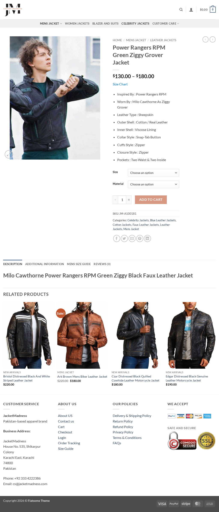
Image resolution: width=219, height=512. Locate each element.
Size (115, 172)
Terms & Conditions (127, 438)
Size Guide (65, 448)
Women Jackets (77, 23)
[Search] (181, 10)
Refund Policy (123, 427)
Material (118, 183)
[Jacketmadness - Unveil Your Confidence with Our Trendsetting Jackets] (24, 9)
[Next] (215, 348)
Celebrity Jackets (135, 23)
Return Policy (123, 421)
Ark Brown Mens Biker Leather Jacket (82, 376)
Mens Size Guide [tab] (79, 264)
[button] (191, 9)
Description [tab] (12, 264)
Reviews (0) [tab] (102, 264)
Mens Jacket (49, 23)
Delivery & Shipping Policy (132, 416)
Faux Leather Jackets (146, 224)
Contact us (66, 421)
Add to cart (151, 199)
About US (65, 416)
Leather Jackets (163, 40)
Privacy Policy (123, 432)
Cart (61, 427)
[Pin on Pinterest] (139, 238)
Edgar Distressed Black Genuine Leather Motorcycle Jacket (187, 378)
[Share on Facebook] (116, 238)
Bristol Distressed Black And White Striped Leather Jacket (26, 378)
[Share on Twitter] (124, 238)
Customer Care (164, 23)
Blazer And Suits (105, 23)
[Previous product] (213, 39)
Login (62, 438)
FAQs (117, 443)
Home (117, 40)
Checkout (65, 432)
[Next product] (206, 39)
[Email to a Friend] (132, 238)
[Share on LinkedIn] (147, 238)
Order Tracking (69, 443)
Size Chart (120, 84)
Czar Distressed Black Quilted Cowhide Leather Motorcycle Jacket (135, 378)
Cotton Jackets (122, 224)
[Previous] (3, 348)
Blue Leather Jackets (163, 220)
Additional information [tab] (44, 264)
